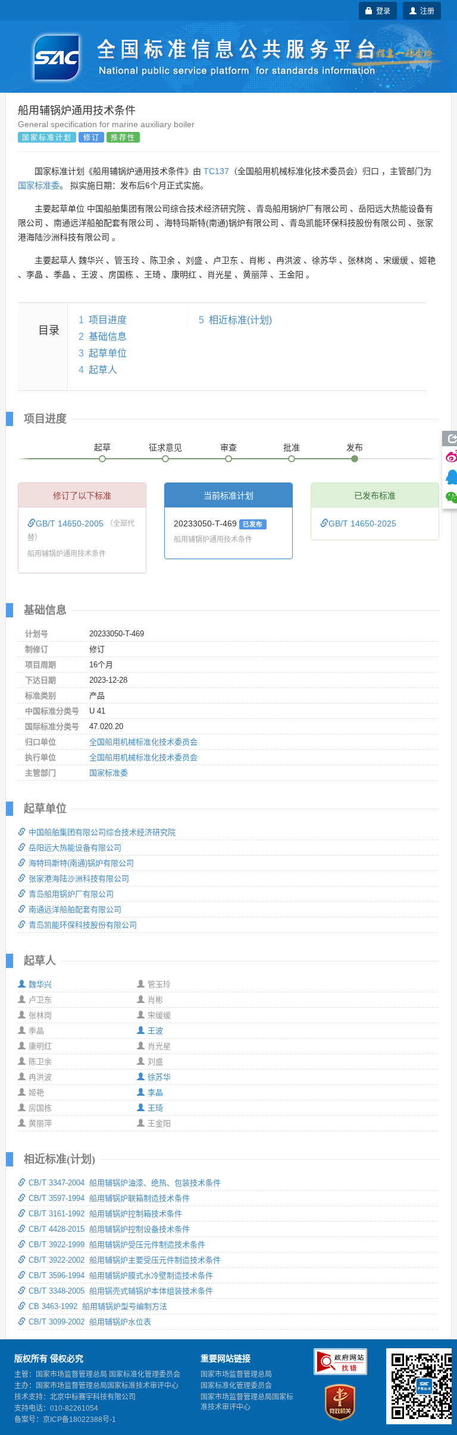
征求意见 (165, 447)
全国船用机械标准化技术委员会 (143, 741)
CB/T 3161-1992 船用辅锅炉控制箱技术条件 (105, 1213)
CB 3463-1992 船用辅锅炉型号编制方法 (98, 1306)
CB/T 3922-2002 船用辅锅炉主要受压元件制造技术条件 (125, 1260)
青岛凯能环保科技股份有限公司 (83, 924)
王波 (155, 1030)
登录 (381, 10)
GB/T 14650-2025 (362, 523)
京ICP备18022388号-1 (79, 1419)
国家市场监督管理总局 (236, 1374)
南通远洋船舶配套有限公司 (75, 909)
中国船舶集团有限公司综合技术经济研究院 (102, 832)
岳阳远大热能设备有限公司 (75, 847)
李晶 (155, 1092)
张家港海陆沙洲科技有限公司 (79, 878)
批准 (291, 447)
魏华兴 (40, 984)
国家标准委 (39, 185)
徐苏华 (159, 1077)
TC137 (216, 171)
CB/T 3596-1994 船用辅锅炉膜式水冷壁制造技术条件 (121, 1275)
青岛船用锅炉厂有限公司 (71, 894)
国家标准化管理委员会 (236, 1386)
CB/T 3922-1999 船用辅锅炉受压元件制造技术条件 (117, 1244)
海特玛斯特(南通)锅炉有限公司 (81, 863)
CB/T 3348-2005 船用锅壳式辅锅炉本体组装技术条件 (121, 1290)
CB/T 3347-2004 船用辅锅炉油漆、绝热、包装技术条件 (125, 1182)
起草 (102, 447)
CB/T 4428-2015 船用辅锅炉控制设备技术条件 (109, 1229)
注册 (425, 10)
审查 (228, 447)
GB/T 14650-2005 (71, 523)
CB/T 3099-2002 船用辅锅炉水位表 (90, 1321)
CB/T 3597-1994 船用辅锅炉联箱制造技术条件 (109, 1198)
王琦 (155, 1107)
